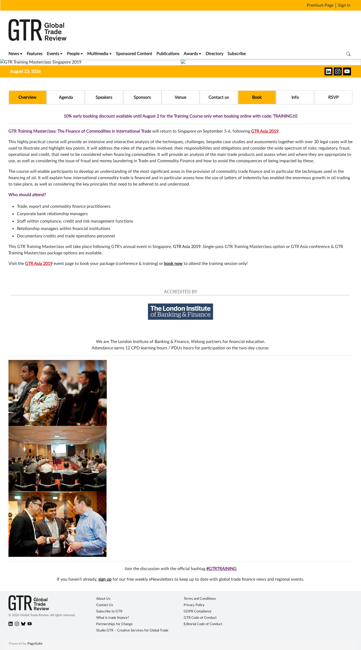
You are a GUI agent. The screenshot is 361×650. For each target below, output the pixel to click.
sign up (105, 579)
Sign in (344, 5)
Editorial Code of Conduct (203, 624)
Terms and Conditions (200, 599)
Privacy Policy (194, 605)
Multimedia (97, 54)
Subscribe (237, 54)
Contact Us (104, 605)
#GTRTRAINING (221, 569)
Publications (167, 54)
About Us (103, 599)
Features (35, 54)
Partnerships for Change (114, 624)
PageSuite (35, 644)
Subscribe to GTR (109, 611)
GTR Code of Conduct (200, 618)
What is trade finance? (112, 618)
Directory (214, 54)
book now (173, 263)
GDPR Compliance (197, 611)
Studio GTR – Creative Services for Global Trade (132, 630)
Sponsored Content (134, 54)
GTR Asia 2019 (265, 131)
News (13, 54)
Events (53, 54)
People (73, 54)
